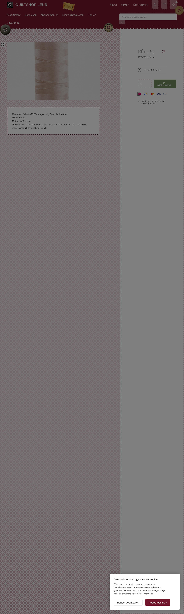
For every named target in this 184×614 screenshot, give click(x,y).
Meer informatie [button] (146, 593)
